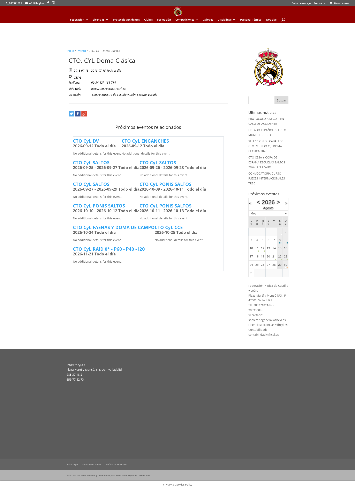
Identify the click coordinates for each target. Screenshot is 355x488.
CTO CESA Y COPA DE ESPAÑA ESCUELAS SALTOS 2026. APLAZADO (266, 162)
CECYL (77, 77)
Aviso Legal (72, 464)
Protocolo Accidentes (126, 19)
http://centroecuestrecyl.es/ (108, 89)
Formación (164, 19)
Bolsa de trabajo (301, 3)
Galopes (208, 19)
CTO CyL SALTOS (91, 162)
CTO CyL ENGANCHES (145, 141)
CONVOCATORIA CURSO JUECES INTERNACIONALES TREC (266, 178)
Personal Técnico (251, 19)
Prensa (318, 3)
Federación (77, 19)
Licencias (98, 19)
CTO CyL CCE (169, 227)
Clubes (148, 19)
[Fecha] (71, 70)
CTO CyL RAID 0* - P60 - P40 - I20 (109, 249)
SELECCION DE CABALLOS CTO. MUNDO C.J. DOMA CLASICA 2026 (265, 146)
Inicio (70, 51)
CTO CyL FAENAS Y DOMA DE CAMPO (114, 227)
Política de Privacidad (116, 464)
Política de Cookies (91, 464)
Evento (81, 51)
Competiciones (184, 19)
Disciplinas (225, 19)
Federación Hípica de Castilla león (133, 475)
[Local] (71, 77)
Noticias (271, 19)
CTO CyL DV (86, 141)
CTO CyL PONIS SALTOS (165, 184)
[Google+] (84, 113)
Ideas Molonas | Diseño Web (96, 475)
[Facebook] (78, 113)
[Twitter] (71, 113)
